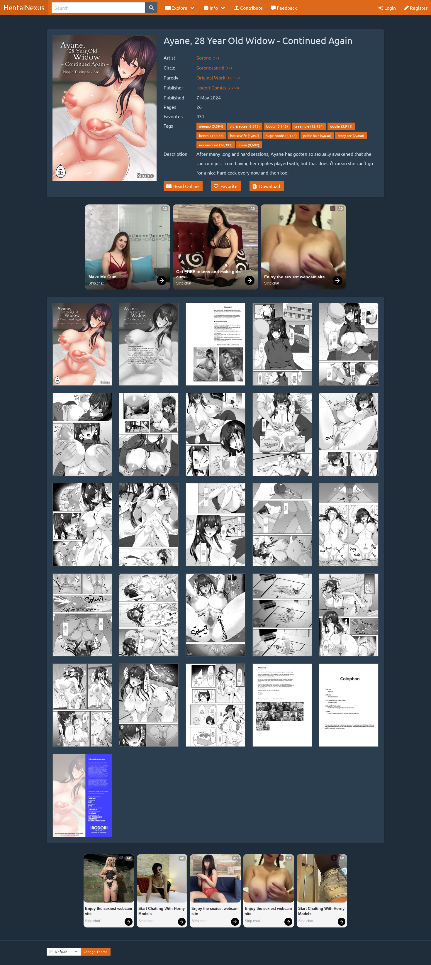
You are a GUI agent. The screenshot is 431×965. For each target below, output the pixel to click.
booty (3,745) (277, 126)
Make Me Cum (102, 277)
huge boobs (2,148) (281, 135)
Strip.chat (96, 283)
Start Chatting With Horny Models (162, 911)
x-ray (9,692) (249, 145)
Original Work (218, 77)
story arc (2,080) (351, 135)
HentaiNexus (24, 7)
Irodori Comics (217, 87)
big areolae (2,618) (245, 126)
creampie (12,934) (309, 126)
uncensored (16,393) (216, 145)
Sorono (207, 57)
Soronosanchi (214, 67)
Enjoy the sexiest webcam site (294, 277)
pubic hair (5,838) (317, 135)
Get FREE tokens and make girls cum (209, 274)
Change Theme (96, 951)
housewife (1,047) (244, 135)
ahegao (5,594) (211, 126)
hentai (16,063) (211, 135)
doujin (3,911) (341, 126)
